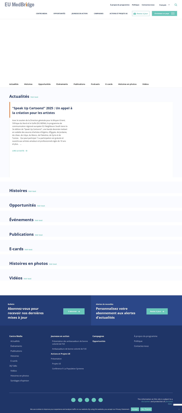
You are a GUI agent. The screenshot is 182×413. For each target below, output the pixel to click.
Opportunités (59, 13)
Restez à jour (142, 13)
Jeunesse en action (80, 13)
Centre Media (41, 13)
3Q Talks (13, 365)
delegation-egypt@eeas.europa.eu (23, 36)
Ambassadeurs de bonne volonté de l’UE (69, 349)
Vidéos (145, 84)
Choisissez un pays (161, 13)
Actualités (15, 341)
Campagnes (98, 13)
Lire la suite (18, 151)
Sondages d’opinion (20, 380)
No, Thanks (146, 409)
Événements (62, 84)
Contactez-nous (148, 5)
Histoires (15, 356)
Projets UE (56, 363)
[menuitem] (163, 5)
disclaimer (146, 401)
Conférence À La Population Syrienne (68, 368)
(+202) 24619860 (21, 42)
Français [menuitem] (162, 5)
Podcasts (95, 84)
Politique (135, 5)
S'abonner (72, 311)
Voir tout (34, 97)
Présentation (56, 358)
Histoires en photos (127, 84)
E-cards (109, 84)
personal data (169, 402)
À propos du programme (120, 5)
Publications (79, 84)
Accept (135, 409)
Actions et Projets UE (119, 13)
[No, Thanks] (179, 409)
